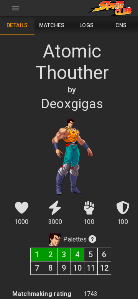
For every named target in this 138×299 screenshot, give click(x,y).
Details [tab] (17, 25)
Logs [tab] (86, 25)
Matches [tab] (52, 25)
